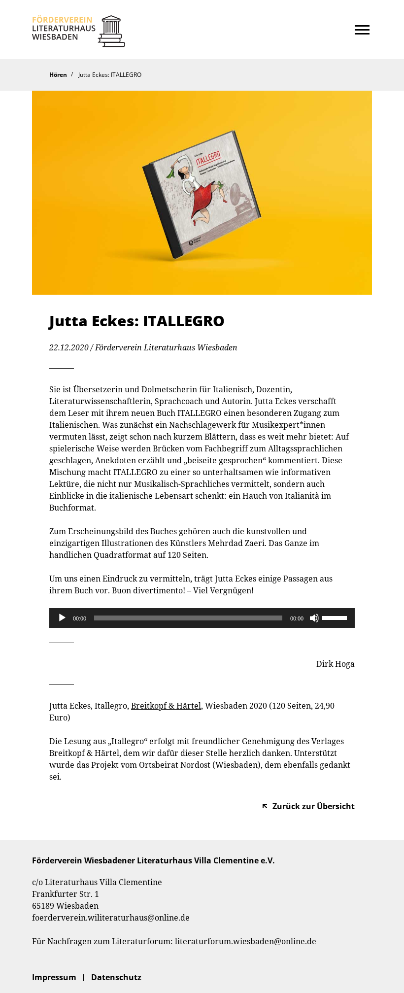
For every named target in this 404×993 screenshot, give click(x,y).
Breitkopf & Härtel (166, 705)
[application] (202, 618)
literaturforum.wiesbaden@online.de (245, 941)
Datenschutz (116, 977)
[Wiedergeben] (62, 618)
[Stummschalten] (314, 618)
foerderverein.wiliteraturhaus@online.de (111, 917)
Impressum (54, 977)
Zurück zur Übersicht (313, 806)
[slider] (336, 617)
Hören (58, 74)
